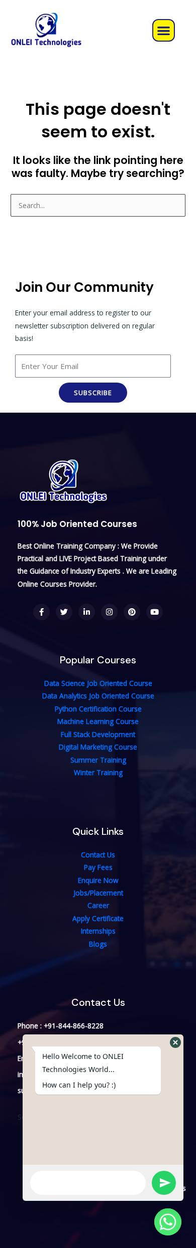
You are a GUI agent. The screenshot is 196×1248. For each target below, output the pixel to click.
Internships (98, 931)
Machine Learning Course (98, 721)
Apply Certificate (98, 918)
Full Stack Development (98, 734)
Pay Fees (98, 867)
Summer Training (98, 760)
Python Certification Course (98, 709)
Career (98, 905)
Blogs (98, 944)
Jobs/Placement (98, 893)
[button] (163, 30)
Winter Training (98, 772)
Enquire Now (98, 880)
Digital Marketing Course (98, 747)
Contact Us (98, 854)
